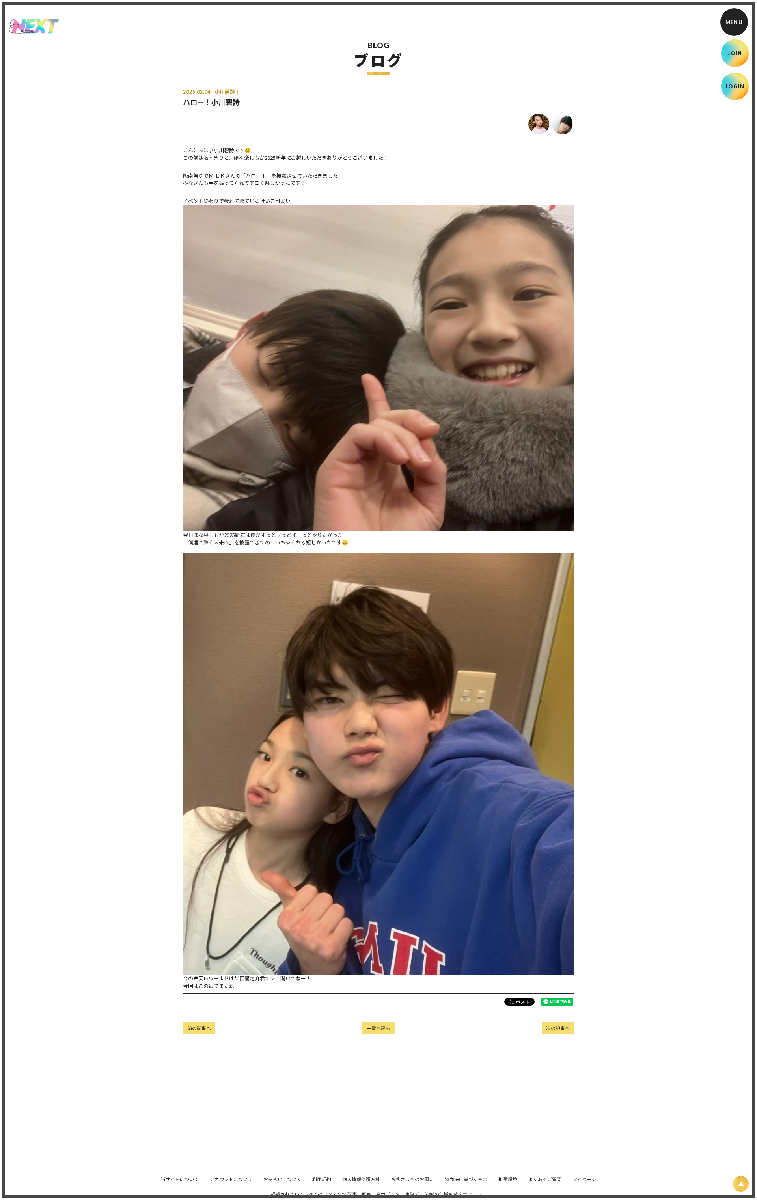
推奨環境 (507, 1179)
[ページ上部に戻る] (741, 1184)
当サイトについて (180, 1179)
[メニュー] (734, 22)
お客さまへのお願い (412, 1179)
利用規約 (321, 1179)
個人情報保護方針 (361, 1179)
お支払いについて (282, 1179)
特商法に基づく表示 (466, 1179)
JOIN (734, 53)
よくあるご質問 (544, 1179)
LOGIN (735, 86)
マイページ (584, 1179)
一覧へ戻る (378, 1028)
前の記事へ (199, 1028)
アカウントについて (231, 1179)
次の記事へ (558, 1028)
